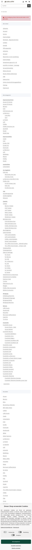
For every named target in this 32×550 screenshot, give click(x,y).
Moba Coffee (6, 458)
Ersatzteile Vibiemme (8, 376)
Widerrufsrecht (7, 71)
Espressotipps (6, 37)
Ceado (4, 139)
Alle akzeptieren (16, 541)
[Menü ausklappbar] (2, 1)
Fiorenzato (5, 147)
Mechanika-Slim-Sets (10, 174)
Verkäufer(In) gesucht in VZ (10, 62)
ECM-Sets (5, 172)
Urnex (4, 501)
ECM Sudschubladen (10, 234)
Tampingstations (7, 250)
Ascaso (5, 396)
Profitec (5, 124)
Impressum (6, 88)
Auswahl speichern (16, 545)
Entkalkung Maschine (8, 296)
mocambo (5, 461)
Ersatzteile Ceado (7, 345)
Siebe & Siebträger (8, 252)
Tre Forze (5, 319)
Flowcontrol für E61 (8, 283)
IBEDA (4, 433)
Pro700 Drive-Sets (9, 188)
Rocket (4, 131)
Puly (4, 478)
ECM (4, 108)
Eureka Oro (6, 145)
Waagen (5, 285)
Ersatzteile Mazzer (8, 365)
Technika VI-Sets (9, 176)
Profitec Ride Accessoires (9, 288)
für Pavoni (7, 265)
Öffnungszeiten (7, 48)
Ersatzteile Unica (9, 336)
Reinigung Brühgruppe (9, 298)
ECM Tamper (8, 208)
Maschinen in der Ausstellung (11, 56)
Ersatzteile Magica (9, 338)
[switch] (5, 532)
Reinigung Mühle (7, 300)
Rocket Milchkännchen (11, 228)
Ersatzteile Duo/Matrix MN (12, 340)
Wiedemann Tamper (10, 217)
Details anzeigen (16, 548)
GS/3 (6, 117)
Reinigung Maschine (8, 302)
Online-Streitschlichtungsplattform (12, 82)
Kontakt (5, 45)
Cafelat (5, 410)
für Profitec (8, 268)
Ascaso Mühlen (9, 329)
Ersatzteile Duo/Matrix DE (11, 342)
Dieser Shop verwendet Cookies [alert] (16, 506)
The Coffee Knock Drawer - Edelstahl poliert (16, 243)
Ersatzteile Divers (7, 349)
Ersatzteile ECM (7, 351)
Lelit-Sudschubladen (10, 237)
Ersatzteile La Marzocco (9, 356)
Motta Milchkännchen (10, 223)
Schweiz (5, 42)
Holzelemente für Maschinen (10, 274)
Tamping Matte (7, 248)
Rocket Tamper (9, 214)
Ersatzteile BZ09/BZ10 (10, 333)
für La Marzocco (9, 261)
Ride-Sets (7, 185)
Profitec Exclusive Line (8, 126)
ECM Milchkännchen (10, 221)
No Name (5, 470)
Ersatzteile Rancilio (8, 371)
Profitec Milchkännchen (11, 226)
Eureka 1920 (6, 143)
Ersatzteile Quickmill (8, 369)
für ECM (7, 259)
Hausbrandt (6, 310)
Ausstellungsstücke (8, 193)
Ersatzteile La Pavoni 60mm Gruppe (12, 358)
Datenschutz (6, 79)
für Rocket (7, 272)
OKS (4, 473)
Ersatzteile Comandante (9, 347)
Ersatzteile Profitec (8, 367)
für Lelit (7, 263)
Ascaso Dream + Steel (10, 327)
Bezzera (5, 106)
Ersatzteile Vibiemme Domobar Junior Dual (16, 380)
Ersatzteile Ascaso (7, 325)
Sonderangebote (7, 195)
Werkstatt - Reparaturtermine (10, 39)
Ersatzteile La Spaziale (9, 360)
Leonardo (5, 450)
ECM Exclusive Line (8, 111)
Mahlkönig (5, 154)
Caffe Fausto (6, 308)
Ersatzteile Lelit (7, 362)
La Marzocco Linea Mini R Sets (11, 179)
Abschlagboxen (7, 230)
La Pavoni (5, 120)
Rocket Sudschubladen (11, 241)
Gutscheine (6, 384)
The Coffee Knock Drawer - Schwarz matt (15, 245)
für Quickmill (8, 270)
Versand (5, 31)
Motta (4, 464)
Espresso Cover (7, 279)
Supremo (5, 317)
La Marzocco (6, 113)
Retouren (5, 198)
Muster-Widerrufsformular (10, 73)
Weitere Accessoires (8, 290)
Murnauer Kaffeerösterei (9, 315)
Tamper (5, 203)
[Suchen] (29, 5)
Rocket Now (6, 133)
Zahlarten (5, 28)
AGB (4, 76)
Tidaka (4, 492)
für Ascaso (7, 254)
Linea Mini (7, 115)
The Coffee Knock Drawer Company (12, 490)
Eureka (5, 424)
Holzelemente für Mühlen (9, 277)
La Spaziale (6, 444)
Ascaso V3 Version (7, 104)
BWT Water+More (7, 407)
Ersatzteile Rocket (7, 373)
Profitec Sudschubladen (11, 239)
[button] (23, 1)
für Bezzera (8, 257)
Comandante (6, 166)
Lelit (4, 122)
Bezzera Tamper (9, 206)
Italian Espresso (7, 436)
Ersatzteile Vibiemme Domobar (13, 378)
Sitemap (5, 85)
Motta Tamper (8, 212)
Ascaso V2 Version (7, 102)
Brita (4, 402)
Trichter (5, 281)
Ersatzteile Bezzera (8, 331)
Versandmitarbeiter (8, 68)
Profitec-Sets (6, 181)
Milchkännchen (7, 219)
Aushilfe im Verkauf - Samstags (11, 65)
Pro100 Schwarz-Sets (10, 183)
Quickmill (5, 128)
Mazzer (5, 156)
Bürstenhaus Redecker (9, 405)
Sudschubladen (7, 232)
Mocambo (5, 312)
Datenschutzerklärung (6, 527)
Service (5, 34)
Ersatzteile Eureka (7, 353)
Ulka (4, 498)
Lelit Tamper (8, 210)
